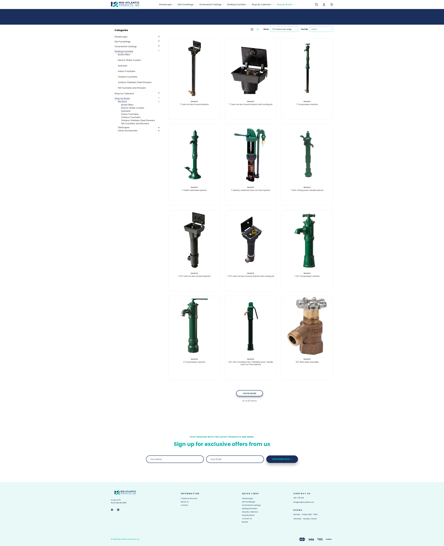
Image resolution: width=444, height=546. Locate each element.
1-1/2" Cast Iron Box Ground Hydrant (194, 276)
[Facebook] (112, 510)
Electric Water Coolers (129, 60)
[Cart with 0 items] (331, 4)
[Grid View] (252, 29)
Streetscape (165, 4)
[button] (137, 30)
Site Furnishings (185, 4)
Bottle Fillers (124, 54)
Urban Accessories (127, 130)
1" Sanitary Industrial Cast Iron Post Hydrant (250, 190)
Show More (249, 393)
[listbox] (284, 29)
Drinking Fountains (236, 4)
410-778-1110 (298, 498)
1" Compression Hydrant (307, 104)
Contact (184, 505)
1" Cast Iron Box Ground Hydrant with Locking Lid (250, 104)
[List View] (258, 29)
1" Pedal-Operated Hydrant (194, 190)
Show (266, 29)
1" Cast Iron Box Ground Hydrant (194, 104)
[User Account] (324, 4)
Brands (245, 522)
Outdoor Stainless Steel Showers (135, 82)
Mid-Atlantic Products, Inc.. (128, 539)
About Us (185, 502)
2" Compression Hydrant (194, 362)
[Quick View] (194, 84)
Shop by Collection (261, 4)
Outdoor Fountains (127, 76)
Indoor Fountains (126, 71)
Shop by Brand (284, 4)
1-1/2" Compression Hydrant (307, 276)
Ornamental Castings (210, 4)
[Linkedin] (118, 510)
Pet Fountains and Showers (132, 87)
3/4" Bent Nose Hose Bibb (307, 362)
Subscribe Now (281, 459)
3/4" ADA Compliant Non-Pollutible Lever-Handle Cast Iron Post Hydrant (250, 363)
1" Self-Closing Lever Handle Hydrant (307, 190)
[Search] (316, 4)
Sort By (304, 29)
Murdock (122, 101)
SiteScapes (124, 127)
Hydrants (122, 65)
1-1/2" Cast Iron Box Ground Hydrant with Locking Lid (250, 276)
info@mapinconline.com (303, 502)
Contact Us (247, 518)
